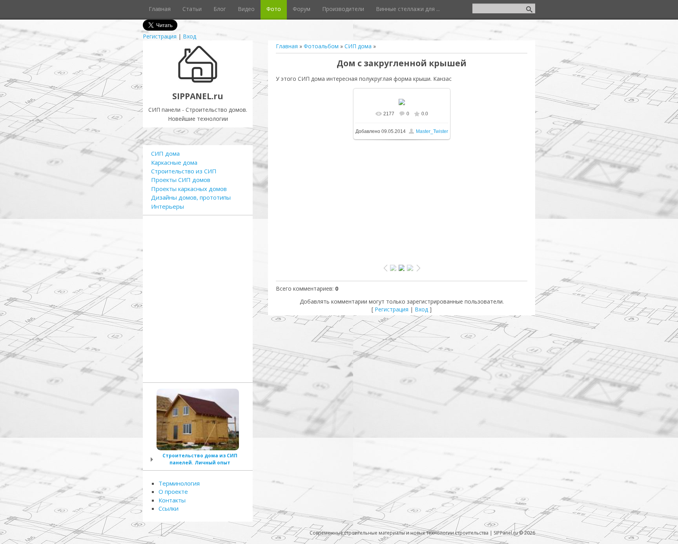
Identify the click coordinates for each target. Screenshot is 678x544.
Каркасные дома (174, 162)
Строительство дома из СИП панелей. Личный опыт (199, 459)
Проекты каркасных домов (189, 189)
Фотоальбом (321, 46)
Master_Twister (432, 131)
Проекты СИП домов (180, 180)
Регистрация (160, 36)
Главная (287, 46)
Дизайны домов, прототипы (191, 197)
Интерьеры (167, 206)
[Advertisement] (402, 198)
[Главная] (198, 82)
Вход (189, 36)
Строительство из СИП (184, 171)
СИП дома (358, 46)
